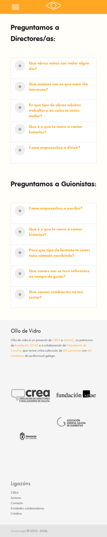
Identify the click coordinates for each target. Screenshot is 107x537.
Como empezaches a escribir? (55, 208)
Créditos (16, 513)
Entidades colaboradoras (27, 508)
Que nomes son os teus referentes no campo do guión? (59, 273)
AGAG (69, 340)
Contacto (17, 503)
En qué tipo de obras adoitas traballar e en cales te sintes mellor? (55, 110)
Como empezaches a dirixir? (54, 147)
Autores (16, 497)
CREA (56, 340)
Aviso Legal (18, 531)
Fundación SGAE (26, 345)
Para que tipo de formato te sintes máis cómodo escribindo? (59, 252)
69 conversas (72, 350)
